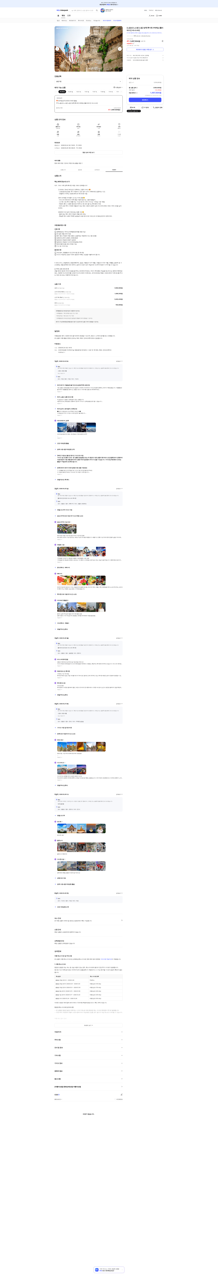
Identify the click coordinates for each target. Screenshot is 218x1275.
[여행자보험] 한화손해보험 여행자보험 (67, 1087)
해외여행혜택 (107, 20)
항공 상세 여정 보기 (89, 152)
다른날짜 (118, 87)
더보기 (59, 391)
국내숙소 (88, 20)
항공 (58, 20)
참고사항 (57, 1079)
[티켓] (69, 16)
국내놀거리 (96, 20)
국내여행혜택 (117, 20)
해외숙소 (64, 20)
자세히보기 (61, 352)
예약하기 (145, 100)
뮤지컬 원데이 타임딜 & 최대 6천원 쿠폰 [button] (83, 10)
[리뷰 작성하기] (122, 1095)
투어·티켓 (81, 20)
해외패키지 (72, 20)
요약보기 (118, 361)
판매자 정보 (58, 1071)
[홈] (58, 16)
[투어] (63, 16)
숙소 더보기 (61, 373)
